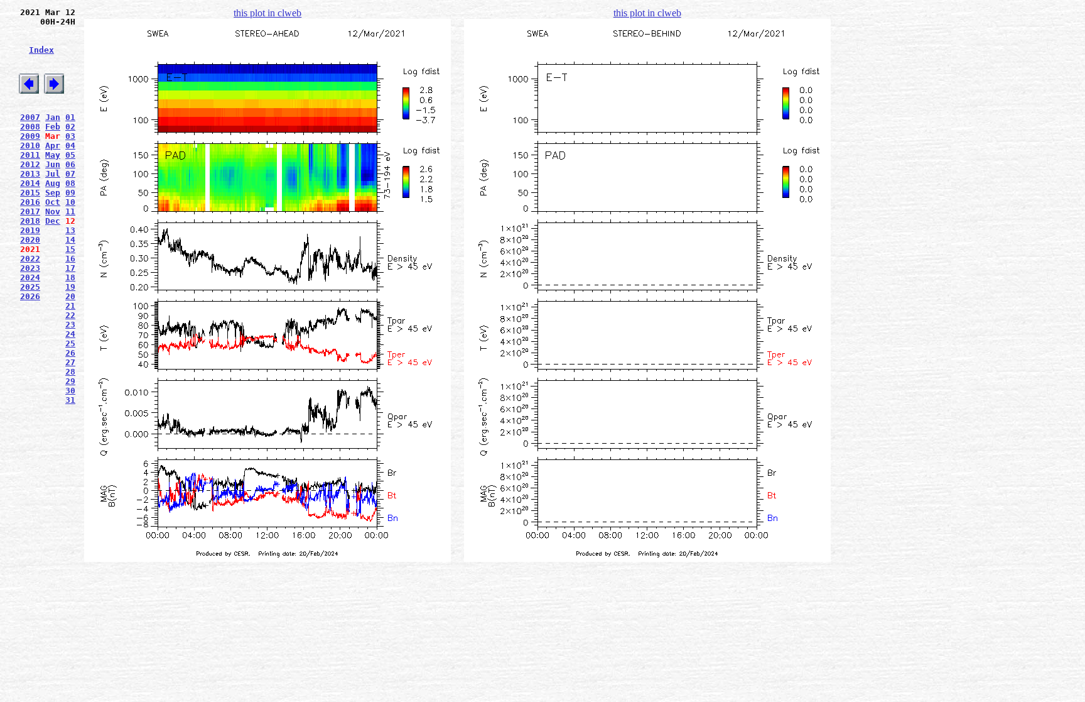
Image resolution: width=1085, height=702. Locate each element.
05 (70, 155)
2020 (30, 239)
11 (70, 211)
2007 (30, 117)
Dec (52, 221)
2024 (30, 277)
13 (70, 230)
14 (70, 239)
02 (70, 126)
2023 (30, 268)
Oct (52, 202)
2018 (30, 221)
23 (70, 324)
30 (70, 390)
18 (70, 277)
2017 (30, 211)
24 (70, 334)
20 (70, 296)
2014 (30, 183)
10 (70, 202)
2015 (30, 192)
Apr (52, 145)
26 (70, 353)
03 (70, 136)
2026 (30, 296)
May (52, 155)
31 (70, 400)
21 (70, 305)
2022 (30, 258)
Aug (52, 183)
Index (41, 50)
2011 (30, 155)
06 (70, 164)
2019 (30, 230)
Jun (52, 164)
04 (70, 145)
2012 (30, 164)
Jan (52, 117)
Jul (52, 173)
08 (70, 183)
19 (70, 287)
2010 (30, 145)
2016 (30, 202)
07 (70, 173)
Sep (52, 192)
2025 (30, 287)
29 (70, 381)
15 (70, 249)
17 (70, 268)
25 (70, 343)
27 (70, 362)
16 (70, 258)
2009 (30, 136)
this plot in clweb (267, 13)
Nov (52, 211)
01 (70, 117)
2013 (30, 173)
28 (70, 371)
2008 (30, 126)
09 (70, 192)
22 (70, 315)
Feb (52, 126)
